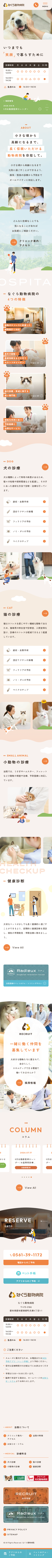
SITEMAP (12, 1534)
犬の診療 (11, 1462)
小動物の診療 (13, 1466)
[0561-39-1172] (36, 4)
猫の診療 (37, 1462)
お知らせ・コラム (15, 1444)
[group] (28, 1159)
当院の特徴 (38, 1435)
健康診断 (37, 1466)
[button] (49, 22)
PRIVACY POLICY (17, 1529)
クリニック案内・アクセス (15, 1437)
